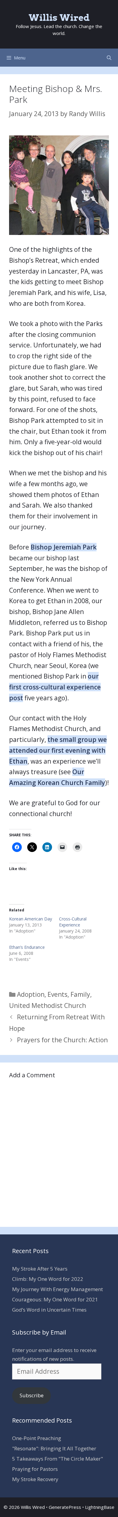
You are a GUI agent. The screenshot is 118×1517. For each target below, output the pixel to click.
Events (57, 994)
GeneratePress (65, 1507)
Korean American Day (30, 919)
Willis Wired (59, 17)
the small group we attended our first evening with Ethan (58, 750)
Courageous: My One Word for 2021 (55, 1299)
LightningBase (99, 1507)
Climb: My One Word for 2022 (47, 1278)
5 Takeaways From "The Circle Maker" (57, 1458)
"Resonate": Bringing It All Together (54, 1448)
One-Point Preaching (36, 1438)
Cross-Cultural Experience (73, 922)
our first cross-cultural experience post (55, 687)
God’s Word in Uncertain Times (49, 1309)
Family (80, 994)
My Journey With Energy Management (57, 1289)
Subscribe (32, 1395)
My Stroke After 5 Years (39, 1268)
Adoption (30, 994)
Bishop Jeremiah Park (64, 547)
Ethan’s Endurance (27, 947)
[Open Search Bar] (109, 58)
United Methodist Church (47, 1005)
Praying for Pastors (35, 1468)
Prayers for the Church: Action (62, 1040)
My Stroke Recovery (35, 1479)
